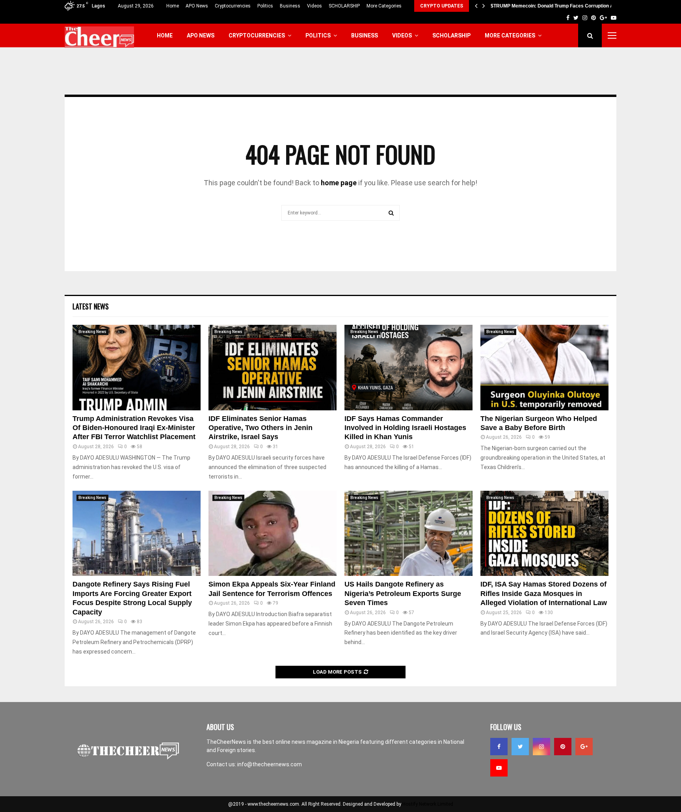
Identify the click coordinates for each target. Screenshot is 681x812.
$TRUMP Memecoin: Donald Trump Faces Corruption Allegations (563, 6)
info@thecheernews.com (269, 764)
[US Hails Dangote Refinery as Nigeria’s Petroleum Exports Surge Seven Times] (408, 533)
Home (172, 6)
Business (290, 6)
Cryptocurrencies (233, 6)
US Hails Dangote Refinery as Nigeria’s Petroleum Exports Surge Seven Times (402, 593)
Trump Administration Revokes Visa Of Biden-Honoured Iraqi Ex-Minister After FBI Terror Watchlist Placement (134, 428)
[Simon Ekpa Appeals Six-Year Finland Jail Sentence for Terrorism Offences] (272, 533)
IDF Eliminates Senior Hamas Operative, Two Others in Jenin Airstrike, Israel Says (260, 428)
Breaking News (92, 332)
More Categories (384, 6)
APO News (197, 6)
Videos (314, 6)
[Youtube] (499, 768)
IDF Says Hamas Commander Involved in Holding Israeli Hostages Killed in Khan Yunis (405, 428)
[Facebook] (499, 746)
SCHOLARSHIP (344, 6)
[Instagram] (541, 746)
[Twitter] (520, 746)
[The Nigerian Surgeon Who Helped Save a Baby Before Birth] (544, 367)
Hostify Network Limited (427, 804)
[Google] (584, 746)
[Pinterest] (562, 746)
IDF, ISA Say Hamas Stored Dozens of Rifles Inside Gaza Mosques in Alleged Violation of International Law (543, 593)
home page (339, 183)
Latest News (91, 306)
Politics (265, 6)
